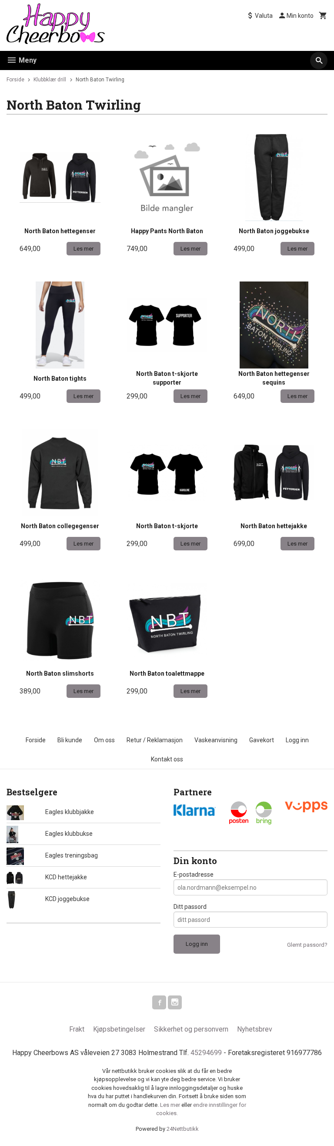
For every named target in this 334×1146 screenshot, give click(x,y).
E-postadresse (194, 874)
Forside (15, 80)
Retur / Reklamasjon (155, 740)
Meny (27, 60)
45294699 (206, 1053)
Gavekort (261, 740)
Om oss (104, 740)
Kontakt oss (167, 759)
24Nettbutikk (183, 1129)
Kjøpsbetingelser (119, 1029)
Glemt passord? (307, 945)
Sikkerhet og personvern (191, 1029)
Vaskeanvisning (215, 740)
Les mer (170, 1105)
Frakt (76, 1029)
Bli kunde (69, 740)
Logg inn (297, 740)
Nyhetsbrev (254, 1029)
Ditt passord (190, 906)
